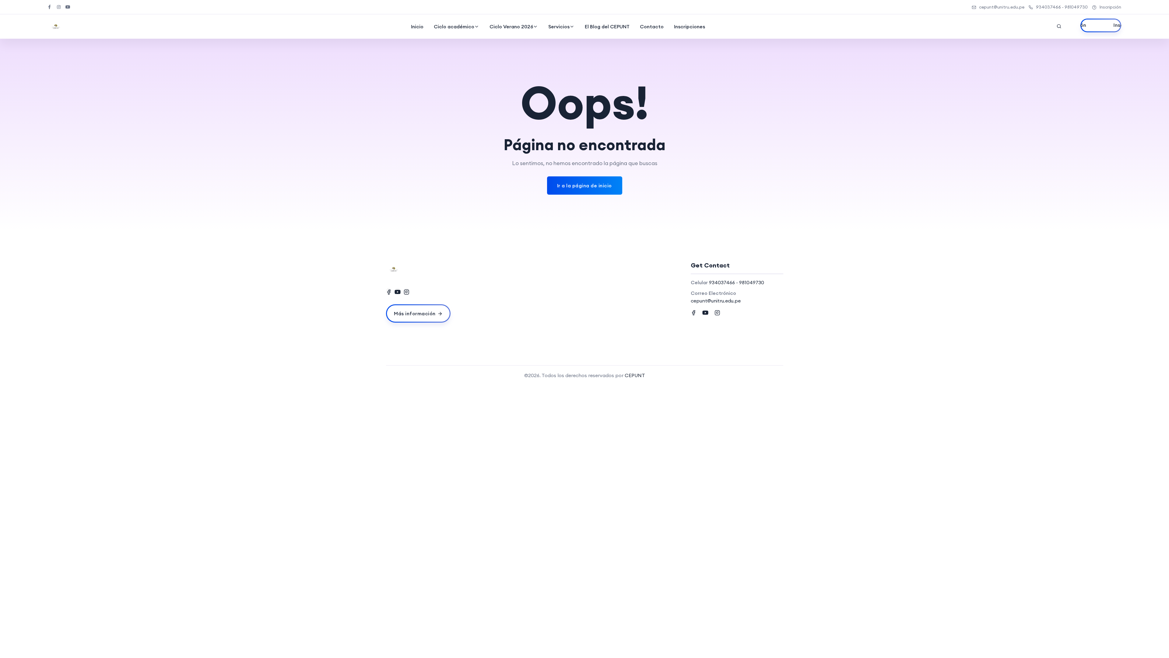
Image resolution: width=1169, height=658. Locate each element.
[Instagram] (406, 291)
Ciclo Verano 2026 (511, 26)
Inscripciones (689, 26)
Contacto (652, 26)
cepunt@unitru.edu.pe (1001, 7)
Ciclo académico (454, 26)
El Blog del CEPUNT (607, 26)
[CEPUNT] (55, 26)
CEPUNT (635, 375)
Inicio (417, 26)
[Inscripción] (1100, 25)
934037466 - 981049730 (1062, 7)
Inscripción (1110, 7)
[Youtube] (398, 291)
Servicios (559, 26)
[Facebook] (388, 291)
